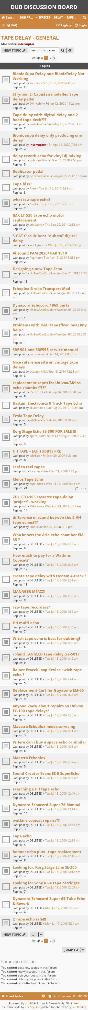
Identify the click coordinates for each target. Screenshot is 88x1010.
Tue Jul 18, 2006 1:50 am (61, 627)
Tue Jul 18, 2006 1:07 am (61, 762)
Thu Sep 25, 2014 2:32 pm (62, 224)
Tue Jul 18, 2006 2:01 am (61, 580)
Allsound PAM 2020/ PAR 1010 (40, 253)
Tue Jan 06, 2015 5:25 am (56, 204)
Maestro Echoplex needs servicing (44, 726)
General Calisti (40, 176)
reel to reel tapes (28, 466)
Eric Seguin (32, 1007)
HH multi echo (26, 622)
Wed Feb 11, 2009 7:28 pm (61, 471)
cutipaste (36, 224)
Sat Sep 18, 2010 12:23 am (61, 371)
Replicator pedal (28, 171)
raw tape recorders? (31, 607)
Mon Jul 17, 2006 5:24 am (62, 923)
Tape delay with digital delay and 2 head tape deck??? (45, 117)
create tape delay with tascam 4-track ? (49, 575)
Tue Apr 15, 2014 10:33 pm (62, 257)
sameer (35, 83)
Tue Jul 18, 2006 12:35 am (62, 825)
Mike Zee (36, 506)
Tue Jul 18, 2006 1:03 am (61, 778)
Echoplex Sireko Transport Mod (41, 288)
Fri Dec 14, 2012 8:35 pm (61, 354)
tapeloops (36, 484)
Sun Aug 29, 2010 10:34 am (64, 408)
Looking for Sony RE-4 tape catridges (46, 882)
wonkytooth (37, 245)
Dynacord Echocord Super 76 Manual (46, 804)
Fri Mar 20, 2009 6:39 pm (60, 456)
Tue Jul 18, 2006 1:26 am (61, 715)
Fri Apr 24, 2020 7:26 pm (65, 145)
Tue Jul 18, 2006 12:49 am (62, 793)
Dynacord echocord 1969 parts (41, 305)
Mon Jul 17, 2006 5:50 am (62, 908)
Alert (33, 188)
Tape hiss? (22, 183)
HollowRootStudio (42, 273)
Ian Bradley (79, 1007)
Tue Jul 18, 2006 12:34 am (62, 840)
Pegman (35, 257)
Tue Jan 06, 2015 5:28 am (56, 188)
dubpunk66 (37, 160)
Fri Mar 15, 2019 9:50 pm (65, 160)
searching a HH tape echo (36, 789)
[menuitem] (84, 17)
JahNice (35, 420)
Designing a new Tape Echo (37, 268)
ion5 (32, 527)
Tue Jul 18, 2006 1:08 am (61, 746)
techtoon (36, 354)
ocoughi (35, 371)
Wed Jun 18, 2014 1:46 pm (65, 245)
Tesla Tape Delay (28, 415)
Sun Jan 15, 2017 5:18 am (70, 176)
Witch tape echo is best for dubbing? (46, 638)
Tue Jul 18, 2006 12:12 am (62, 872)
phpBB (29, 1003)
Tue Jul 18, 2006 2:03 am (61, 544)
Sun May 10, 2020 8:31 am (65, 124)
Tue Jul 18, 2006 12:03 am (62, 887)
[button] (55, 58)
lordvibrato (37, 124)
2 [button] (50, 57)
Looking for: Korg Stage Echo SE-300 (45, 867)
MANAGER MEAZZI (29, 591)
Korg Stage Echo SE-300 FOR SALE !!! (44, 431)
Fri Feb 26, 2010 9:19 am (59, 420)
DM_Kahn (36, 103)
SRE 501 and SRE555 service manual (45, 349)
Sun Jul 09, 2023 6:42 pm (59, 83)
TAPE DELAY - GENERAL (30, 37)
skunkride (36, 408)
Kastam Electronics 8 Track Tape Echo (47, 403)
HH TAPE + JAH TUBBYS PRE (37, 451)
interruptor (26, 44)
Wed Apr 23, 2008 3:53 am (63, 506)
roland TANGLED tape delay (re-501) (46, 654)
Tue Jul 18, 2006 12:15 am (62, 856)
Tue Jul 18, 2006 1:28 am (61, 695)
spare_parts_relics (42, 436)
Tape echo (22, 835)
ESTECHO (36, 392)
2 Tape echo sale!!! (29, 919)
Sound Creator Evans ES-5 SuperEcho (46, 773)
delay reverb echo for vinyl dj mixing (47, 155)
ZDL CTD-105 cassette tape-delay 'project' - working (43, 499)
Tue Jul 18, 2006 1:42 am (61, 658)
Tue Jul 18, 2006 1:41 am (61, 679)
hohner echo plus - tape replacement (47, 851)
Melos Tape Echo (28, 479)
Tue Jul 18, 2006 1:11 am (61, 731)
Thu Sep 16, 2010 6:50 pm (63, 392)
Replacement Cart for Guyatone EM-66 (48, 690)
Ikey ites (35, 471)
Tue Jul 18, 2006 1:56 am (61, 596)
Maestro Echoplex (29, 757)
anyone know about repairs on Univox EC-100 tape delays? (48, 708)
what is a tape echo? (31, 199)
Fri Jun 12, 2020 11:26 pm (62, 103)
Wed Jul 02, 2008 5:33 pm (63, 484)
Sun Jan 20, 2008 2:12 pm (55, 527)
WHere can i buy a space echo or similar (49, 742)
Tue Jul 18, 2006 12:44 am (62, 809)
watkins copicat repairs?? (36, 820)
